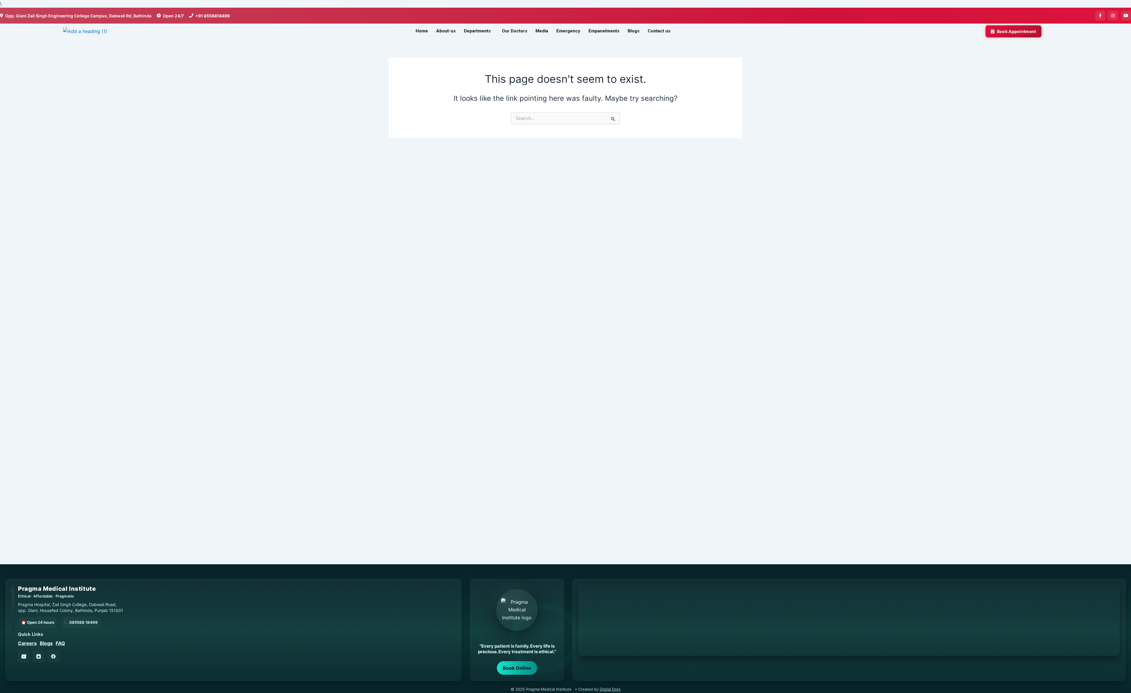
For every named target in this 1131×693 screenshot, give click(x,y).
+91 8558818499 (212, 15)
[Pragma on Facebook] (53, 656)
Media (541, 31)
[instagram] (1113, 16)
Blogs (633, 31)
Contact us (659, 31)
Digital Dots (610, 689)
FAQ (60, 643)
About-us (446, 31)
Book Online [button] (517, 668)
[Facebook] (1100, 16)
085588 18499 (83, 622)
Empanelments (603, 31)
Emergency (568, 31)
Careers (27, 643)
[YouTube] (1126, 16)
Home (422, 31)
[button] (479, 31)
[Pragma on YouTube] (24, 656)
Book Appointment (1016, 31)
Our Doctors (514, 31)
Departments (477, 31)
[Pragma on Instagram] (38, 656)
